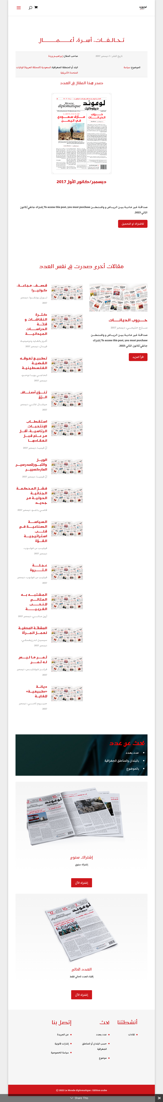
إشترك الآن (81, 882)
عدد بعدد (132, 752)
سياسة (127, 67)
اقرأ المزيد (138, 357)
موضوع (103, 1058)
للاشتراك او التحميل (133, 224)
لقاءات (131, 1034)
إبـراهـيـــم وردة (55, 56)
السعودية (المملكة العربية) (37, 67)
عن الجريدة (63, 1034)
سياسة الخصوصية (60, 1053)
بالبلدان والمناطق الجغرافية (122, 760)
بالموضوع (132, 768)
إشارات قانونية (62, 1044)
